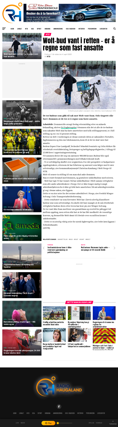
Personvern (92, 28)
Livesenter (103, 28)
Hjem (12, 28)
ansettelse (63, 239)
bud (71, 239)
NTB (26, 28)
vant (82, 239)
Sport (39, 28)
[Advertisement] (21, 81)
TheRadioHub (113, 424)
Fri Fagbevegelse (68, 127)
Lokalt (19, 28)
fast (76, 239)
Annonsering (58, 28)
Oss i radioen (70, 28)
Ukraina (47, 28)
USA (32, 28)
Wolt (88, 239)
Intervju (81, 28)
